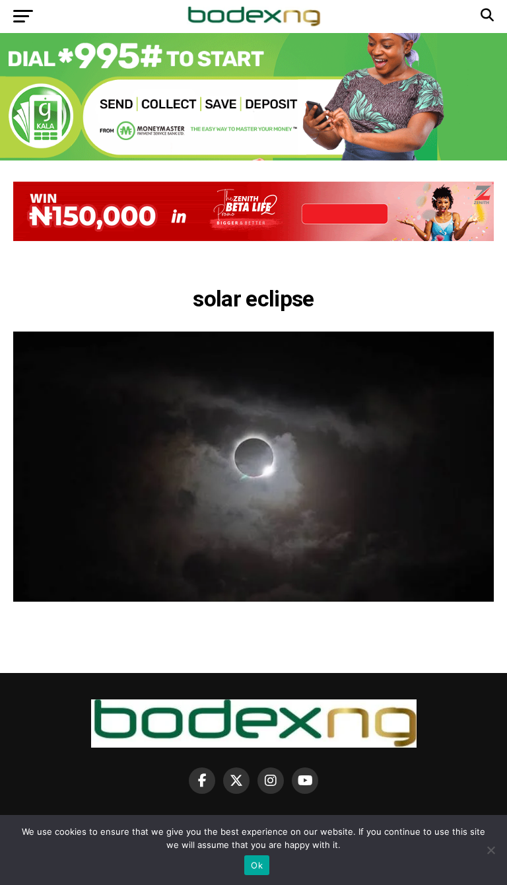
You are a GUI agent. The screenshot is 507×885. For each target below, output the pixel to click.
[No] (490, 850)
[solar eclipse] (253, 598)
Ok (257, 865)
